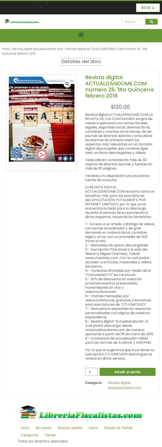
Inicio (6, 49)
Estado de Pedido (118, 428)
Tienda (50, 435)
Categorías (29, 435)
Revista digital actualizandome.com (37, 49)
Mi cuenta (43, 428)
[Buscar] (151, 22)
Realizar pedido (70, 428)
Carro (93, 428)
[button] (40, 6)
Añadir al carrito (127, 372)
